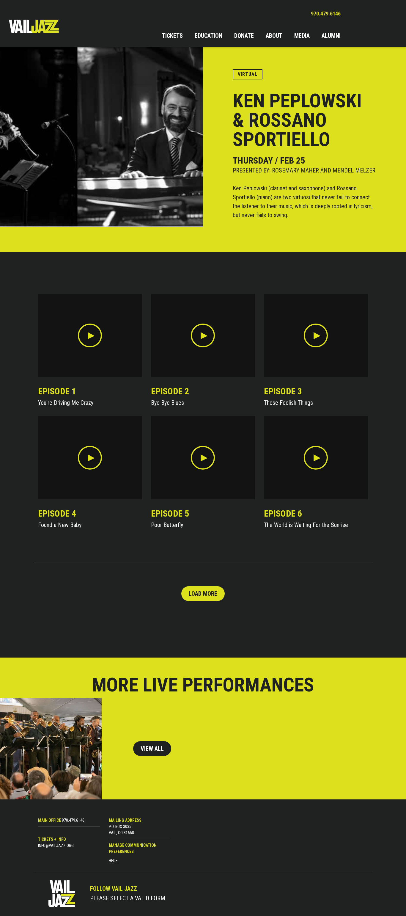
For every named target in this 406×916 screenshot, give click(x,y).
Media (302, 35)
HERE (113, 860)
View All (152, 748)
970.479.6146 (326, 13)
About (274, 35)
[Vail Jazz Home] (33, 26)
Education (208, 35)
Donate (244, 35)
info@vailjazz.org (56, 845)
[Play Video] (90, 335)
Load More (203, 593)
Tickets (172, 35)
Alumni (331, 35)
